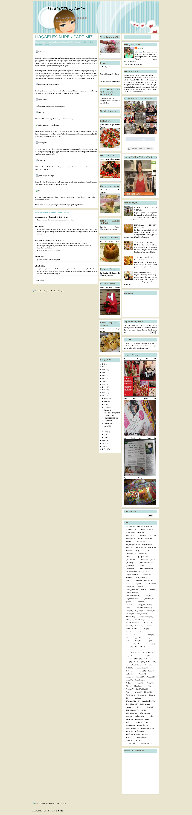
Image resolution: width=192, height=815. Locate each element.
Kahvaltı (138, 620)
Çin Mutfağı (130, 562)
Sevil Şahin (39, 240)
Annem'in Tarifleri (145, 529)
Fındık (142, 590)
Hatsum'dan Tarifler (142, 608)
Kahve (128, 626)
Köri (136, 641)
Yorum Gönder (39, 280)
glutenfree (147, 599)
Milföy (136, 659)
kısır (140, 635)
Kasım (106, 401)
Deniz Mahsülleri (131, 571)
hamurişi (150, 605)
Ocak (105, 437)
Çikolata (141, 559)
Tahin (152, 716)
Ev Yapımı (140, 587)
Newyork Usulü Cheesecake (135, 665)
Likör (150, 644)
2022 (104, 364)
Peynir (139, 683)
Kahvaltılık (146, 623)
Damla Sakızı (130, 568)
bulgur (138, 550)
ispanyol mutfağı (142, 614)
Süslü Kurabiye (131, 710)
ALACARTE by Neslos (66, 8)
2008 (104, 446)
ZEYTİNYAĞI (131, 743)
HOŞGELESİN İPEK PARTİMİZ (64, 37)
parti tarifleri (130, 674)
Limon (128, 647)
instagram (103, 81)
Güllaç (140, 605)
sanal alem (138, 698)
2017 (104, 378)
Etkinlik (128, 587)
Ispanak (128, 614)
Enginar (138, 583)
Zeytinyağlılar (145, 743)
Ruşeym (141, 695)
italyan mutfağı (130, 617)
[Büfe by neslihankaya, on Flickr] (38, 191)
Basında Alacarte (143, 538)
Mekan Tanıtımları (132, 653)
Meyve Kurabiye (131, 656)
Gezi (146, 596)
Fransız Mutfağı (131, 593)
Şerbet (128, 716)
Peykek (128, 683)
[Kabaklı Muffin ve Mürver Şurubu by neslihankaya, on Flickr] (48, 84)
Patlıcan (149, 677)
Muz (127, 662)
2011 (104, 395)
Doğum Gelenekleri (132, 574)
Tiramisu (138, 722)
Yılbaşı (128, 737)
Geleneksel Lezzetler (132, 596)
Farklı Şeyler (130, 590)
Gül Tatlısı (129, 605)
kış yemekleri (138, 638)
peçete (128, 680)
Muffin (146, 659)
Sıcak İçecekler (147, 701)
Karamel (150, 626)
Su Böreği (148, 707)
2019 (104, 372)
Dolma (145, 574)
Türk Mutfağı (141, 725)
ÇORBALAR (130, 565)
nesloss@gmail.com (106, 67)
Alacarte (128, 526)
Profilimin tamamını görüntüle (133, 64)
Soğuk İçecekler (145, 704)
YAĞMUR (138, 731)
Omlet (128, 668)
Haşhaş (128, 608)
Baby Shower (85, 42)
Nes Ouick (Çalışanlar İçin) (143, 662)
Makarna (139, 650)
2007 (104, 449)
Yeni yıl (144, 734)
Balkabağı (129, 538)
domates (128, 577)
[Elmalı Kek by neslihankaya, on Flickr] (40, 160)
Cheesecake (129, 553)
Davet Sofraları (144, 568)
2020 (104, 370)
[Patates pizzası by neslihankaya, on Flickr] (41, 100)
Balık (151, 535)
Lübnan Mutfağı (140, 647)
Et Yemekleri (150, 583)
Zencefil (128, 740)
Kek (127, 632)
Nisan (106, 429)
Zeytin (138, 740)
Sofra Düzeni (130, 704)
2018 (104, 375)
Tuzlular (128, 725)
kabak (128, 620)
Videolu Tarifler (146, 728)
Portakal (128, 689)
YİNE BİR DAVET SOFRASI (143, 242)
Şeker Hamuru (144, 713)
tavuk (128, 722)
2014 (104, 387)
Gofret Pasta (141, 602)
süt (142, 710)
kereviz (137, 632)
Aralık (106, 398)
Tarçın (128, 719)
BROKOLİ (139, 547)
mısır (127, 659)
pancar (141, 671)
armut (139, 532)
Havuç (128, 611)
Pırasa (149, 683)
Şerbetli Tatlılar (140, 716)
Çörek (143, 565)
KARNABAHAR (132, 629)
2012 (104, 393)
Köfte (128, 641)
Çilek (152, 559)
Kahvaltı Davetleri (132, 623)
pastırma (129, 677)
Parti (149, 671)
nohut (151, 665)
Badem (142, 535)
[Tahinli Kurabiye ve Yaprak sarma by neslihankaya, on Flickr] (47, 125)
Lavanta (141, 644)
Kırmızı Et (129, 635)
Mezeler (144, 656)
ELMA (128, 583)
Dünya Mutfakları (142, 577)
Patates (138, 677)
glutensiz (129, 602)
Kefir (144, 629)
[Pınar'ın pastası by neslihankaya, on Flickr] (42, 143)
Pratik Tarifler (140, 689)
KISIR (149, 635)
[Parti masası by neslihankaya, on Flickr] (41, 52)
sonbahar (129, 707)
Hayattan (46, 44)
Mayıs (106, 426)
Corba (141, 553)
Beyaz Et (129, 541)
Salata (151, 695)
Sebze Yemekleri (131, 701)
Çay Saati (129, 559)
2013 (104, 390)
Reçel (128, 692)
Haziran (106, 423)
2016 (104, 381)
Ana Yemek (130, 529)
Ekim (105, 404)
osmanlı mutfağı (140, 668)
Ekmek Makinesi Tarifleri (144, 580)
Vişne (128, 731)
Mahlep (128, 650)
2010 (104, 440)
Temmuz (106, 410)
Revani (137, 692)
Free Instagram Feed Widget (141, 149)
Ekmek (128, 580)
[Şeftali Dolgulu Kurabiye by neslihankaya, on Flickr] (45, 176)
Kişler (149, 638)
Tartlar (137, 719)
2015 (104, 384)
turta (147, 722)
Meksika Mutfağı (148, 653)
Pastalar (141, 674)
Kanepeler (138, 626)
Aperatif (128, 532)
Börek (128, 547)
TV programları (131, 728)
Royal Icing (129, 695)
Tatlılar (147, 719)
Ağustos (106, 407)
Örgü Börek (130, 671)
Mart (105, 432)
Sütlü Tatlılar (130, 713)
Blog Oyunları (146, 544)
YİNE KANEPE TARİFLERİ (143, 257)
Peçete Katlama (140, 680)
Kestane (147, 632)
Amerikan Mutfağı (143, 526)
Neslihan (140, 48)
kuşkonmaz (129, 644)
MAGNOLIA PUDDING (142, 272)
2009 (104, 443)
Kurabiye (146, 641)
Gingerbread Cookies (132, 599)
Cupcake (129, 556)
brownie (128, 550)
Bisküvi (139, 541)
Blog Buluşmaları (131, 544)
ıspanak (149, 611)
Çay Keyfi (140, 556)
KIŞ (127, 638)
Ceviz (148, 550)
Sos (138, 707)
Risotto (146, 692)
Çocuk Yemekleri (144, 562)
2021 (104, 367)
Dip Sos (144, 571)
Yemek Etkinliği (131, 734)
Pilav (127, 686)
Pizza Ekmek (138, 686)
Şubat (106, 434)
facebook (103, 74)
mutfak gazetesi (40, 217)
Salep (128, 698)
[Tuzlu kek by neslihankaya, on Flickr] (40, 112)
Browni (150, 547)
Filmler (151, 590)
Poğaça (150, 686)
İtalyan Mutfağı (145, 617)
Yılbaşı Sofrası (140, 737)
